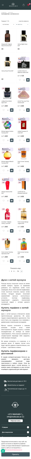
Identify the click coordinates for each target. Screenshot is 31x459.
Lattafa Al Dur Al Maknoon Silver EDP (23, 71)
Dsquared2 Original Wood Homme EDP (6, 44)
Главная (4, 12)
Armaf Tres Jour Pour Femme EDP (23, 101)
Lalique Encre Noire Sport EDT (6, 101)
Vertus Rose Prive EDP (7, 71)
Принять (15, 454)
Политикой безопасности (14, 450)
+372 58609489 (14, 414)
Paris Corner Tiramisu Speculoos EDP (7, 252)
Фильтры (20, 24)
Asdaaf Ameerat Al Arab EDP (23, 132)
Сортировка (6, 24)
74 (18, 271)
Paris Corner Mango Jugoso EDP (23, 222)
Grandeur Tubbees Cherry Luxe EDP (6, 222)
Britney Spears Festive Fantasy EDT (7, 132)
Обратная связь (16, 420)
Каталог (10, 12)
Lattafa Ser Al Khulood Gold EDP (22, 192)
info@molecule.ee (14, 417)
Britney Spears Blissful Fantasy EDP (7, 162)
